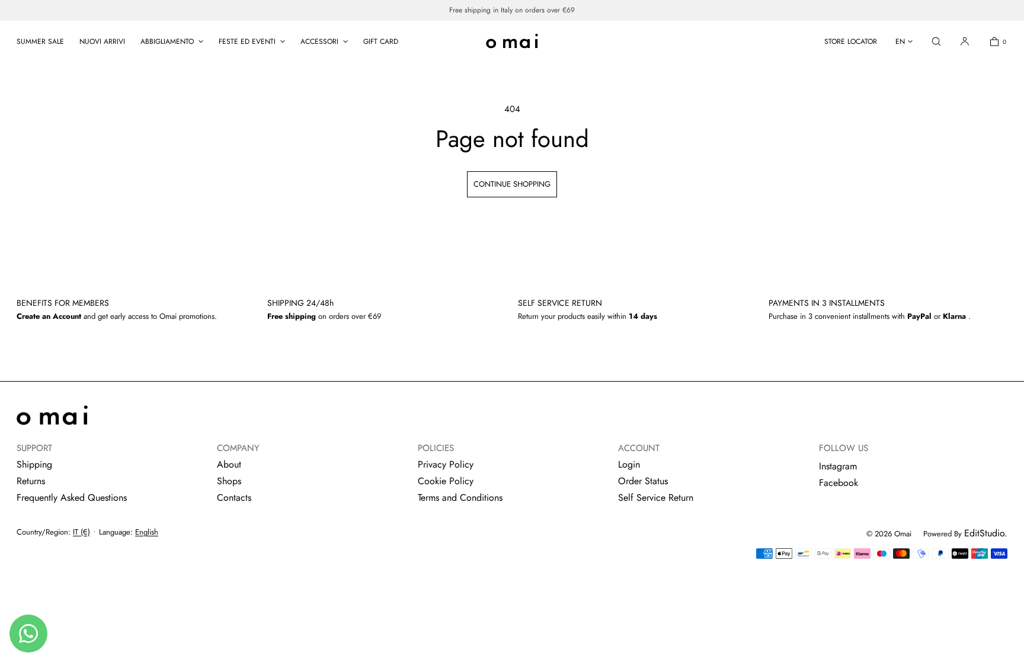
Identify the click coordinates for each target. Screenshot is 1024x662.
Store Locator (850, 41)
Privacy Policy (445, 464)
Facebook (838, 483)
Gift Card (380, 41)
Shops (229, 481)
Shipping (34, 464)
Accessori (319, 41)
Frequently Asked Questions (72, 497)
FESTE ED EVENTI (247, 41)
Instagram (838, 466)
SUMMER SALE (40, 41)
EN (900, 41)
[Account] (965, 41)
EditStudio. (985, 533)
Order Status (643, 481)
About (229, 464)
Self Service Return (655, 497)
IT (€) (81, 532)
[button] (936, 41)
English (146, 532)
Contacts (234, 497)
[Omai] (512, 41)
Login (629, 464)
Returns (31, 481)
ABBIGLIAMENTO (167, 41)
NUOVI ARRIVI (102, 41)
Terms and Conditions (460, 497)
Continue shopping (512, 184)
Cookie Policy (445, 481)
